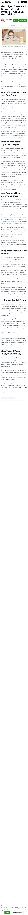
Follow (15, 20)
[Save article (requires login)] (21, 25)
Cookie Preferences (17, 912)
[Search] (18, 2)
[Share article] (17, 25)
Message (23, 20)
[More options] (25, 25)
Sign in (24, 2)
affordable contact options (7, 221)
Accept (7, 912)
